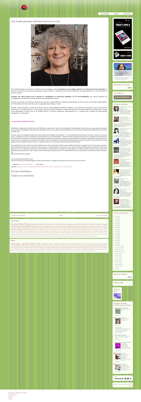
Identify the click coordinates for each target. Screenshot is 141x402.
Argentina (44, 244)
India (35, 246)
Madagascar (86, 251)
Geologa (36, 234)
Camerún (44, 251)
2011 (116, 244)
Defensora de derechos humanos (92, 226)
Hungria (83, 247)
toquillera (95, 236)
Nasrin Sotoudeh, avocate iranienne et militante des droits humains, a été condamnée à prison (125, 368)
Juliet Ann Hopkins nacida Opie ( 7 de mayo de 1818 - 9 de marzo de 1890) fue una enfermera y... (123, 75)
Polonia (105, 244)
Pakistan (95, 249)
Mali (85, 249)
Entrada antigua (102, 215)
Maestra (53, 226)
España (18, 244)
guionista (13, 228)
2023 (116, 222)
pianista (13, 226)
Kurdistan (78, 251)
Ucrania (60, 247)
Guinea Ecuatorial (70, 251)
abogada (105, 224)
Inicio (61, 215)
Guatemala (99, 246)
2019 (116, 229)
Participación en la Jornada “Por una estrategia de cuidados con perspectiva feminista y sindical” (125, 357)
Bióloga (84, 229)
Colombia (90, 244)
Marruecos (55, 247)
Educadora (20, 226)
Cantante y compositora (102, 232)
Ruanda (92, 251)
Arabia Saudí (44, 249)
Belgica (88, 247)
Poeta (21, 224)
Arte (53, 228)
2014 (116, 238)
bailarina (29, 228)
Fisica (36, 232)
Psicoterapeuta (52, 231)
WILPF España (118, 327)
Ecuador (62, 244)
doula (78, 236)
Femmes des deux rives (120, 364)
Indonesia (23, 251)
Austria (79, 244)
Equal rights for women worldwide (122, 342)
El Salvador (40, 247)
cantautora (78, 231)
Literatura (26, 231)
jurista (94, 228)
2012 (116, 242)
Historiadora (59, 226)
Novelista (84, 224)
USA (12, 244)
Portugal (53, 246)
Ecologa (32, 234)
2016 (116, 235)
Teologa (62, 232)
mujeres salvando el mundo (121, 308)
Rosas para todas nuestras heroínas (49, 229)
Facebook (10, 397)
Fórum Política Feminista (120, 335)
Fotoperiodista (41, 232)
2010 (116, 268)
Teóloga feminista (69, 232)
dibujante (64, 228)
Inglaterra (92, 247)
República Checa (99, 247)
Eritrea (58, 251)
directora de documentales (55, 236)
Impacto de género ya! (120, 353)
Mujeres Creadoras (72, 229)
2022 (116, 223)
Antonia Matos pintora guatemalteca (125, 160)
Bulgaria (106, 247)
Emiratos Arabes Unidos (51, 251)
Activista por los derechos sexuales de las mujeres (70, 234)
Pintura (38, 229)
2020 (116, 227)
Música (71, 226)
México (51, 244)
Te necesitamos (12, 395)
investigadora (46, 226)
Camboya (40, 251)
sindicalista (48, 228)
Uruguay (39, 246)
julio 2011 (117, 255)
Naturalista (32, 231)
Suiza (84, 244)
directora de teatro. (44, 236)
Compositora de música (16, 234)
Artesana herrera (85, 234)
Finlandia (17, 246)
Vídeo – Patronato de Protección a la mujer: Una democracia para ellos (122, 337)
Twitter (10, 399)
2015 (116, 236)
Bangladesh (31, 251)
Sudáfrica (26, 247)
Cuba (22, 246)
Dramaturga (41, 228)
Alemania (26, 244)
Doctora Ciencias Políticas (102, 234)
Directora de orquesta (69, 231)
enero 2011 (117, 266)
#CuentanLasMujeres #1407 (125, 309)
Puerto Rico (72, 247)
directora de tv (74, 236)
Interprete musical (50, 234)
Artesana (83, 231)
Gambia (18, 251)
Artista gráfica (48, 232)
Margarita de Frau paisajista (124, 179)
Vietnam (27, 251)
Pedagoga (24, 228)
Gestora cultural (41, 234)
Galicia (72, 246)
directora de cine (36, 226)
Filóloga (46, 231)
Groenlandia (63, 251)
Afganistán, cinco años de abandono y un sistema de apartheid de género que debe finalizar (123, 330)
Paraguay (65, 247)
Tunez (39, 249)
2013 (116, 240)
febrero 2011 (118, 264)
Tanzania (102, 249)
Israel (24, 166)
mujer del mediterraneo (120, 317)
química (69, 166)
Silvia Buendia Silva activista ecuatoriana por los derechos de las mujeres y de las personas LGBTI (126, 119)
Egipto (49, 247)
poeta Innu (90, 236)
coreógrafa (104, 228)
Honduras (81, 246)
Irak (23, 249)
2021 (116, 225)
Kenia (59, 249)
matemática (14, 229)
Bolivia (76, 246)
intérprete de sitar (84, 236)
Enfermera (75, 228)
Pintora (27, 224)
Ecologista (20, 229)
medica (80, 226)
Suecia (100, 244)
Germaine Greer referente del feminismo (126, 107)
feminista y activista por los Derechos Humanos (22, 232)
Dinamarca (21, 247)
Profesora (91, 224)
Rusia (95, 244)
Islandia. (78, 249)
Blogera (54, 232)
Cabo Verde (51, 249)
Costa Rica (47, 246)
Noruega (68, 246)
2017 (116, 233)
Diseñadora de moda (26, 234)
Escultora (98, 224)
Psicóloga (35, 228)
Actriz (54, 224)
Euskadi (56, 249)
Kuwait (81, 251)
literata (37, 231)
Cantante (48, 224)
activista (78, 224)
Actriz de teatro (104, 229)
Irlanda (31, 247)
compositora (70, 224)
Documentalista (20, 231)
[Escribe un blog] (38, 164)
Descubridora (89, 231)
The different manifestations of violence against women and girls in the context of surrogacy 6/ (125, 346)
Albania (106, 249)
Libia (74, 249)
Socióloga (75, 226)
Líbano (81, 249)
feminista (34, 224)
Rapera (58, 232)
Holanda (31, 246)
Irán (43, 246)
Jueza (65, 229)
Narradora (79, 229)
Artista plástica (82, 228)
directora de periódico (66, 236)
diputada (105, 231)
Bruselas (71, 249)
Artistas (95, 232)
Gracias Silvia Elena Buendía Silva (125, 319)
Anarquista (33, 229)
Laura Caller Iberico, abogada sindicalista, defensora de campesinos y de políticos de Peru (126, 201)
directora (89, 229)
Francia (56, 244)
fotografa (76, 232)
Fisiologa (17, 236)
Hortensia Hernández (26, 164)
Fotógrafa (27, 226)
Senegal (20, 249)
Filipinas (36, 249)
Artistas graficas (92, 234)
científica (98, 228)
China (35, 247)
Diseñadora (58, 228)
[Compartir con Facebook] (41, 164)
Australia (93, 246)
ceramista (61, 229)
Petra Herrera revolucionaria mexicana (125, 139)
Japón (57, 246)
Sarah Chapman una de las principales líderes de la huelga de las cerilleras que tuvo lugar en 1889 (125, 149)
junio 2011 (117, 257)
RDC (90, 251)
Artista (58, 224)
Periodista (41, 224)
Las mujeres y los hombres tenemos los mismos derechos (43, 166)
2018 (116, 231)
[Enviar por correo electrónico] (37, 164)
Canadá (27, 246)
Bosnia (36, 251)
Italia (75, 244)
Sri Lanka (27, 249)
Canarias (32, 249)
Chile (67, 244)
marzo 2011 (117, 262)
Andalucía (78, 247)
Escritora (14, 224)
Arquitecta (65, 226)
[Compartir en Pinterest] (42, 164)
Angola (12, 251)
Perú (12, 246)
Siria (98, 249)
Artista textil (60, 231)
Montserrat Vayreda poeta (126, 169)
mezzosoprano (95, 229)
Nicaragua (87, 246)
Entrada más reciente (18, 215)
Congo (15, 251)
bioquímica (20, 166)
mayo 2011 (117, 259)
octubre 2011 (118, 249)
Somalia (66, 249)
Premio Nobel (63, 166)
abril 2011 (117, 260)
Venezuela (62, 246)
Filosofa (69, 228)
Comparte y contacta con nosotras (17, 393)
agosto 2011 (117, 253)
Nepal (62, 249)
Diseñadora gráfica (98, 231)
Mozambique (89, 249)
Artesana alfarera (89, 232)
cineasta (89, 228)
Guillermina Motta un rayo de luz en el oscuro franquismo (125, 129)
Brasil (71, 244)
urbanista (41, 231)
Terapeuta (21, 236)
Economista (27, 229)
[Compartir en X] (39, 164)
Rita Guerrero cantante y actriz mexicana (125, 189)
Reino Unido (35, 244)
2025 (116, 218)
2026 (116, 216)
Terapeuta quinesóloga (29, 236)
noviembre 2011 (118, 247)
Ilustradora (104, 226)
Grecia (45, 247)
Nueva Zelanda (14, 249)
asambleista (37, 236)
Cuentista (13, 231)
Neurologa (56, 234)
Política (63, 224)
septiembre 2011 (118, 251)
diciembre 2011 (118, 245)
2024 (116, 220)
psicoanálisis (82, 232)
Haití (75, 251)
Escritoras (13, 236)
